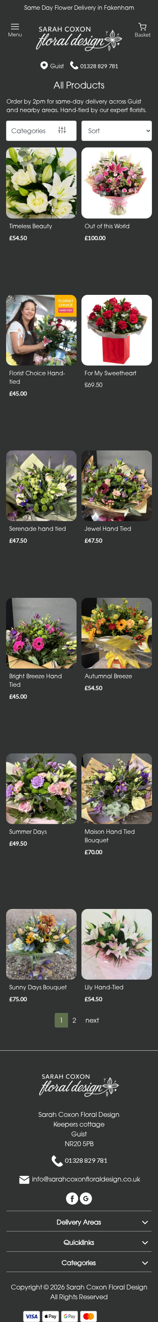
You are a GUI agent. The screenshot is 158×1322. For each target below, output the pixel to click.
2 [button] (74, 1020)
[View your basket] (143, 29)
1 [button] (61, 1020)
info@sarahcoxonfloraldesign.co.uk (86, 1179)
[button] (79, 1221)
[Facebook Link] (73, 1198)
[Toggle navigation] (15, 30)
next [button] (92, 1020)
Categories (28, 131)
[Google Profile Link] (86, 1198)
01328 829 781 (99, 66)
